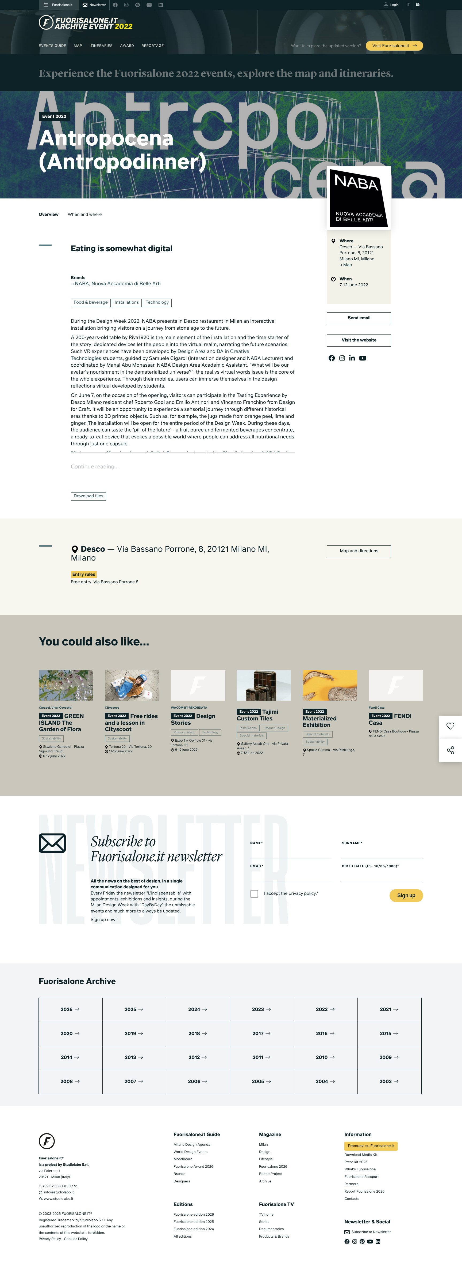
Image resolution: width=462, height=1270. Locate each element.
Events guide (52, 46)
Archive (265, 1181)
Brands (179, 1174)
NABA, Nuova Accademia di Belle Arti (117, 284)
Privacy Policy (50, 1239)
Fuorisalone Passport (361, 1177)
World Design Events (190, 1152)
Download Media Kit (360, 1155)
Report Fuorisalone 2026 (364, 1191)
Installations (127, 302)
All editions (183, 1236)
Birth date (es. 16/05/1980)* (370, 866)
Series (264, 1222)
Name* (256, 843)
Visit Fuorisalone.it (391, 46)
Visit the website (359, 340)
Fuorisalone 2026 (273, 1166)
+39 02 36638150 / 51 (60, 1186)
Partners (351, 1184)
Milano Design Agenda (192, 1145)
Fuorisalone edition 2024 (194, 1229)
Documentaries (271, 1229)
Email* (256, 866)
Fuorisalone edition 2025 (194, 1222)
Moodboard (183, 1159)
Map (78, 46)
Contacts (351, 1199)
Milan (263, 1145)
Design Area (192, 352)
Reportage (153, 46)
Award (127, 46)
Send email (359, 318)
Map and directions (359, 551)
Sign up (406, 895)
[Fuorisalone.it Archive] (85, 22)
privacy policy (302, 893)
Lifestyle (266, 1159)
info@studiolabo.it (59, 1192)
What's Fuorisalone (360, 1169)
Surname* (352, 843)
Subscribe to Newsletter (370, 1232)
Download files (88, 496)
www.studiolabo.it (58, 1199)
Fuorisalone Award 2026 (193, 1166)
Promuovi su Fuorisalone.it (371, 1146)
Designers (182, 1181)
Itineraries (101, 46)
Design (264, 1152)
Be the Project (270, 1174)
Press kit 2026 (355, 1162)
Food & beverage (91, 302)
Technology (157, 302)
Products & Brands (274, 1236)
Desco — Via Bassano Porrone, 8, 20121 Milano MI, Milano (361, 253)
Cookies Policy (75, 1239)
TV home (266, 1214)
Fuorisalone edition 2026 (194, 1214)
